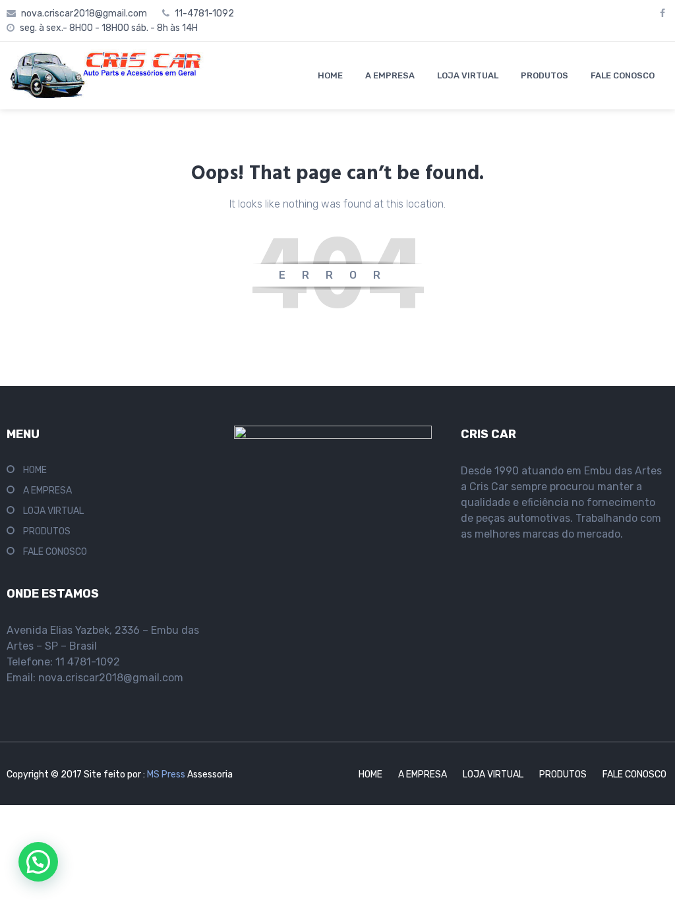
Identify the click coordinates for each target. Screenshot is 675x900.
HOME (330, 75)
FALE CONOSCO (623, 75)
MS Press (167, 774)
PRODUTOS (544, 75)
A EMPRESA (390, 75)
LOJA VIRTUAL (467, 75)
